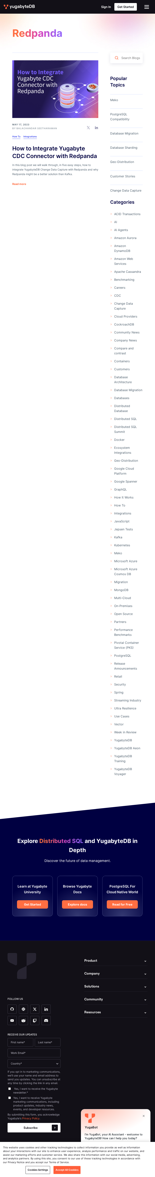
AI (115, 222)
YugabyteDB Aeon (127, 748)
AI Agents (121, 230)
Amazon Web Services (123, 261)
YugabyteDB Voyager (123, 771)
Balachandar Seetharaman (36, 128)
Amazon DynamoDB (122, 248)
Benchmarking (124, 279)
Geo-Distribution (122, 162)
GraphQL (120, 489)
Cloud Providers (125, 316)
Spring (118, 692)
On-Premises (123, 606)
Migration (121, 582)
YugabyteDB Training (123, 758)
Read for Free (122, 904)
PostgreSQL (122, 655)
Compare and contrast (124, 350)
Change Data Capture (125, 190)
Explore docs (77, 904)
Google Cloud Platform (124, 471)
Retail (118, 676)
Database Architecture (123, 379)
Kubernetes (122, 545)
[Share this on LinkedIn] (96, 127)
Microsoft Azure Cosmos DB (125, 571)
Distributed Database (122, 408)
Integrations (30, 136)
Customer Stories (122, 176)
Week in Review (125, 732)
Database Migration (124, 133)
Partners (120, 622)
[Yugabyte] (19, 7)
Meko (114, 100)
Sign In (106, 7)
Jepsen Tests (123, 529)
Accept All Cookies (67, 1169)
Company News (125, 340)
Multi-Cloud (122, 598)
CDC (117, 295)
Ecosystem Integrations (122, 450)
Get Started (32, 904)
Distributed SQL (125, 419)
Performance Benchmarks (123, 632)
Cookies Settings (38, 1169)
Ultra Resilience (125, 708)
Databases (121, 398)
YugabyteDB (123, 740)
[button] (146, 7)
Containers (122, 361)
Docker (119, 440)
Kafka (118, 537)
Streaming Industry (127, 700)
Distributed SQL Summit (125, 429)
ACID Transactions (127, 214)
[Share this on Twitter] (88, 127)
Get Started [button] (125, 7)
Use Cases (121, 716)
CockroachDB (124, 324)
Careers (119, 287)
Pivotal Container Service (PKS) (126, 645)
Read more (19, 184)
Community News (127, 332)
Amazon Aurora (125, 238)
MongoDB (121, 590)
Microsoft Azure (125, 561)
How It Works (123, 497)
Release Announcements (125, 666)
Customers (122, 369)
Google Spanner (125, 481)
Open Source (123, 614)
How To (16, 136)
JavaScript (121, 521)
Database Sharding (123, 147)
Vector (119, 724)
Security (120, 684)
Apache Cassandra (127, 272)
